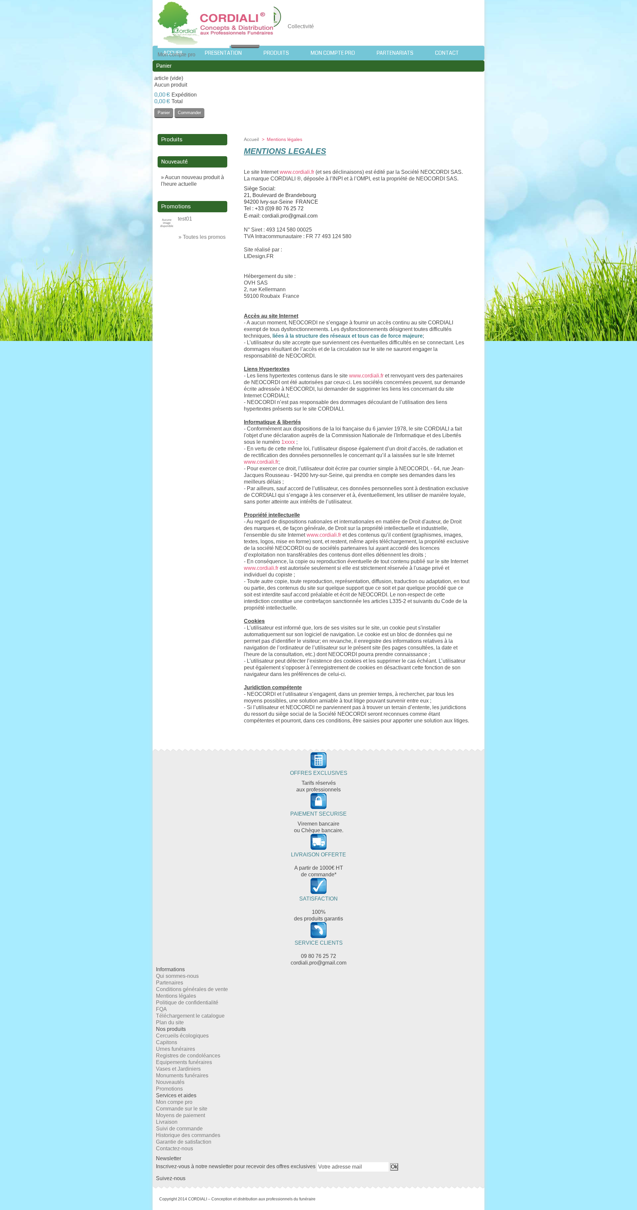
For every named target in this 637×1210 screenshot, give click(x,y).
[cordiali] (216, 24)
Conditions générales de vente (192, 989)
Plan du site (170, 1022)
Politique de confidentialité (187, 1002)
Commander (189, 112)
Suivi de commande (179, 1128)
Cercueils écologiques (182, 1036)
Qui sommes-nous (177, 976)
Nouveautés (170, 1082)
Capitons (166, 1042)
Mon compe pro (174, 1102)
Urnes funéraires (175, 1049)
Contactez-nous (174, 1148)
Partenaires (169, 982)
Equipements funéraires (184, 1062)
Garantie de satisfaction (183, 1142)
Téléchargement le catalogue (190, 1016)
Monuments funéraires (182, 1075)
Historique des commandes (188, 1135)
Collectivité (301, 26)
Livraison (166, 1122)
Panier (164, 66)
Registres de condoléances (188, 1055)
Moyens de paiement (180, 1115)
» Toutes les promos (202, 237)
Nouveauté (174, 162)
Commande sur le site (181, 1108)
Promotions (176, 206)
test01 (185, 219)
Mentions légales (176, 996)
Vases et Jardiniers (178, 1069)
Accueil (252, 139)
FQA (161, 1009)
